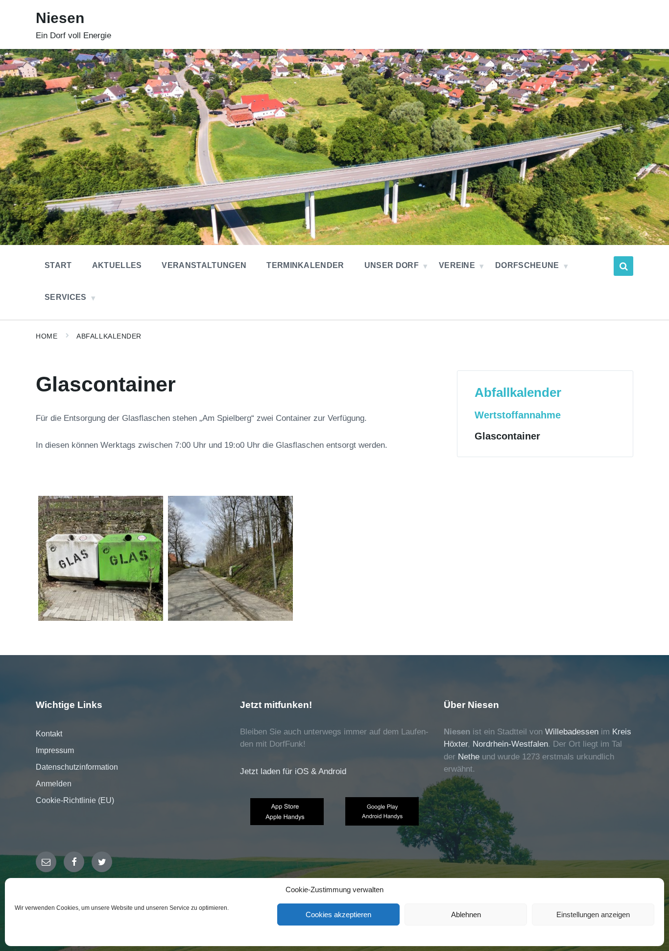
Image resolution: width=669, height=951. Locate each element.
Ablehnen (466, 914)
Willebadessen (571, 731)
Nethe (468, 756)
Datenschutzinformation (77, 767)
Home (46, 336)
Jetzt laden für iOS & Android (293, 771)
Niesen (60, 18)
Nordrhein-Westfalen (510, 744)
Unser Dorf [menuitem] (391, 265)
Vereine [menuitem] (457, 265)
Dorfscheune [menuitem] (527, 265)
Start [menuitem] (58, 265)
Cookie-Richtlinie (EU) (75, 800)
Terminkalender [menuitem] (305, 265)
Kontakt (49, 734)
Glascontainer (507, 436)
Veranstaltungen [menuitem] (204, 265)
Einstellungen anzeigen (593, 914)
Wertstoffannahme (518, 415)
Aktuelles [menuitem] (117, 265)
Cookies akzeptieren (338, 914)
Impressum (55, 750)
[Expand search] (623, 266)
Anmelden (54, 784)
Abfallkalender (109, 336)
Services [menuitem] (66, 297)
